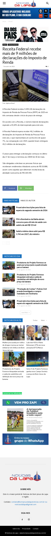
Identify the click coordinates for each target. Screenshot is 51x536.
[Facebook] (22, 519)
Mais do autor (28, 200)
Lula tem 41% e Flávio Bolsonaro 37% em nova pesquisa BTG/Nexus (35, 345)
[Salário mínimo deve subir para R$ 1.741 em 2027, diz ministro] (8, 234)
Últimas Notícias (13, 44)
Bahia (5, 225)
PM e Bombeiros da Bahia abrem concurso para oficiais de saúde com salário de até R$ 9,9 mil (31, 222)
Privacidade (26, 529)
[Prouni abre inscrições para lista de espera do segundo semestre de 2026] (8, 210)
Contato (35, 529)
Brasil (11, 21)
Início (4, 21)
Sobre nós (16, 529)
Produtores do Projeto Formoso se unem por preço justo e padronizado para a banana (32, 264)
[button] (47, 3)
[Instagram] (28, 519)
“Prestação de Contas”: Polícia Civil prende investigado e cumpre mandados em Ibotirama (32, 291)
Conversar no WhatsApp (12, 393)
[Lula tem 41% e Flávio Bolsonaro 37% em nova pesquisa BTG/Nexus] (37, 332)
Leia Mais (24, 312)
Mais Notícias (11, 200)
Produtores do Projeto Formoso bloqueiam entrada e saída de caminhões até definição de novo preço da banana (30, 278)
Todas (35, 320)
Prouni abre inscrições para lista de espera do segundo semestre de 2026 (32, 302)
